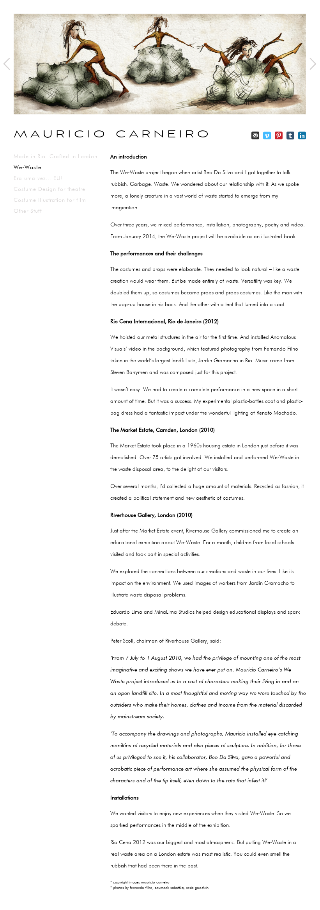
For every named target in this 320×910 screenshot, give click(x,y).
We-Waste (27, 167)
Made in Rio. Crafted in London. (56, 156)
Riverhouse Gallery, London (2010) (151, 515)
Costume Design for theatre (49, 189)
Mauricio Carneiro (113, 134)
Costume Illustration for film (50, 200)
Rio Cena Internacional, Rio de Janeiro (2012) (164, 321)
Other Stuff (28, 211)
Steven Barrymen (129, 372)
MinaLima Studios (174, 612)
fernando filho (141, 888)
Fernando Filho (281, 349)
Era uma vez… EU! (38, 178)
